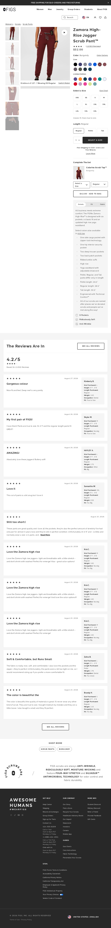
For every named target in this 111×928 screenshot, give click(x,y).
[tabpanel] (90, 267)
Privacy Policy (26, 920)
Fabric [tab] (102, 204)
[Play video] (64, 32)
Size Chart (103, 91)
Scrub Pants (28, 24)
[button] (12, 34)
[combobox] (77, 140)
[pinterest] (22, 815)
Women (40, 9)
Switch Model (64, 83)
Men (50, 9)
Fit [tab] (92, 204)
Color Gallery (102, 55)
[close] (108, 2)
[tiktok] (15, 815)
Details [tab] (81, 204)
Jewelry (59, 9)
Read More (45, 535)
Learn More (90, 154)
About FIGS (102, 9)
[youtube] (18, 815)
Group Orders (74, 9)
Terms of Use (15, 920)
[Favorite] (100, 17)
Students (88, 9)
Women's (9, 24)
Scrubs (18, 24)
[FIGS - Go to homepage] (9, 9)
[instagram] (11, 815)
